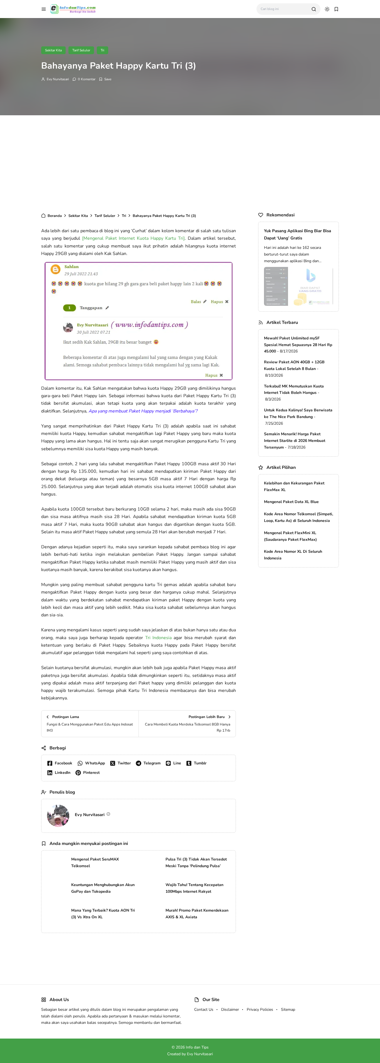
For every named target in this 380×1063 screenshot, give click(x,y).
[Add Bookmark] (105, 79)
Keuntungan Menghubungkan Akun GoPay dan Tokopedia (103, 888)
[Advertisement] (190, 162)
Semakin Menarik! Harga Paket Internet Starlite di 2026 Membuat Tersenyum (294, 440)
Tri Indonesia (158, 638)
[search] (313, 9)
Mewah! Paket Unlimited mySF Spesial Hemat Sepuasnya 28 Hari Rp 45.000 (298, 345)
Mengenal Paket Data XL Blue (291, 501)
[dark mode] (327, 9)
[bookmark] (336, 9)
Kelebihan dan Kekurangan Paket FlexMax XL (294, 486)
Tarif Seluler (81, 50)
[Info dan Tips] (72, 9)
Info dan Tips (197, 1047)
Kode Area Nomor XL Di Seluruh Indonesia (293, 555)
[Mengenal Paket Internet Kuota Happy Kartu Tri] (133, 238)
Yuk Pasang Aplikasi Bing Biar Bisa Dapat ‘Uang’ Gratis (297, 234)
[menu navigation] (43, 9)
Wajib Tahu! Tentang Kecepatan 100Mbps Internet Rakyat (194, 888)
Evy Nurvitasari (58, 79)
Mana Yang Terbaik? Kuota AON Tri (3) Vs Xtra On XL (103, 914)
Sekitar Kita (53, 50)
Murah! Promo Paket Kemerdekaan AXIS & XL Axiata (197, 914)
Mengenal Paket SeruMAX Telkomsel (95, 863)
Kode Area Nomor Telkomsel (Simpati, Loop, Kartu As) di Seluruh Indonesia (298, 517)
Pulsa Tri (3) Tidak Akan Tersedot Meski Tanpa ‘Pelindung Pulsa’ (196, 863)
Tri (102, 50)
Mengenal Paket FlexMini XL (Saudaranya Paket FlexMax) (290, 536)
